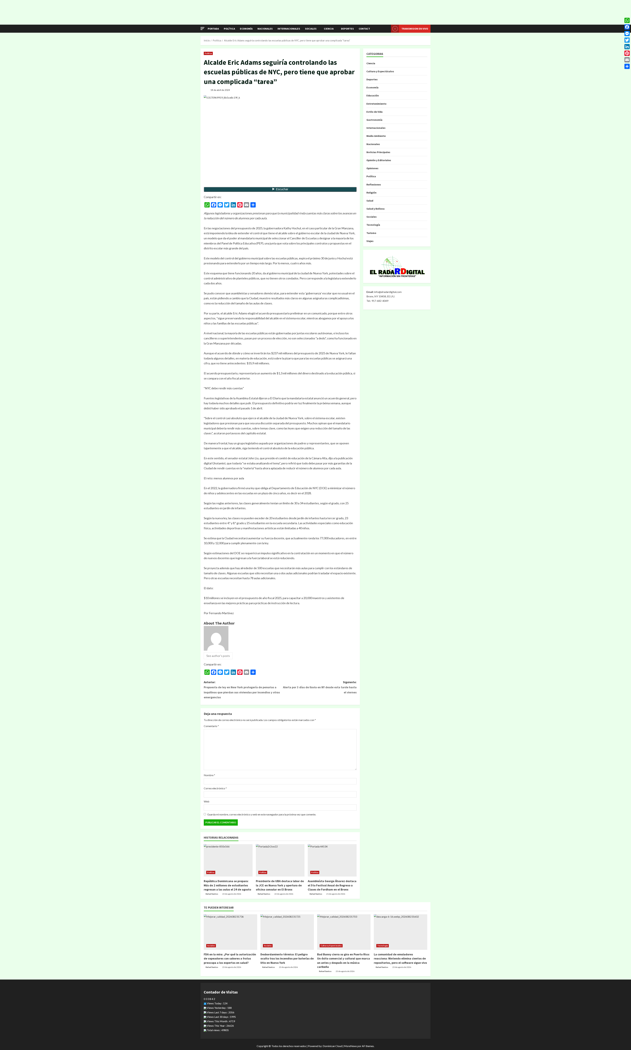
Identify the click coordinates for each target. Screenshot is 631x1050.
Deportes (347, 28)
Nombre (209, 775)
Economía (246, 28)
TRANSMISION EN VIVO (414, 28)
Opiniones (372, 168)
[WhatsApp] (627, 20)
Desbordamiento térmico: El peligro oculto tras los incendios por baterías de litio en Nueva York (287, 958)
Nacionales (265, 28)
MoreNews (350, 1046)
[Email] (627, 60)
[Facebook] (627, 27)
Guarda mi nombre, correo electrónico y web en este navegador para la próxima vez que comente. (261, 814)
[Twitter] (627, 40)
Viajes (370, 241)
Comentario (211, 726)
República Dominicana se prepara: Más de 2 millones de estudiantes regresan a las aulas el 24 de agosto (227, 885)
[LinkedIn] (627, 46)
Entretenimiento (376, 103)
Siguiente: (320, 687)
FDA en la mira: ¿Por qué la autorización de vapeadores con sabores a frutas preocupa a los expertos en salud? (230, 958)
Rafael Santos (212, 894)
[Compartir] (627, 66)
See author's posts (218, 656)
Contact (364, 28)
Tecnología (373, 224)
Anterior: (242, 689)
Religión (371, 192)
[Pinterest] (627, 53)
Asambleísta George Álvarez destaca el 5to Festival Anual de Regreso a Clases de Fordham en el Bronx (332, 885)
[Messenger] (627, 33)
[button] (202, 28)
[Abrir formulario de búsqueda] (387, 29)
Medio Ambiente (376, 135)
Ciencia (329, 28)
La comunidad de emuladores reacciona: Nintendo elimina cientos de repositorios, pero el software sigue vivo (400, 958)
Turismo (371, 233)
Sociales (310, 28)
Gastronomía (374, 119)
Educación (372, 95)
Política (229, 28)
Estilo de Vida (374, 111)
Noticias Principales (378, 152)
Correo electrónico (215, 788)
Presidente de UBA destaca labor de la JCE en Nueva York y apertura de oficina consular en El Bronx (280, 885)
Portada (213, 28)
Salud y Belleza (375, 208)
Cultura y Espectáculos (380, 71)
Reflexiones (373, 184)
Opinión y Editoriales (378, 160)
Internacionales (289, 28)
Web (206, 801)
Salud (369, 200)
